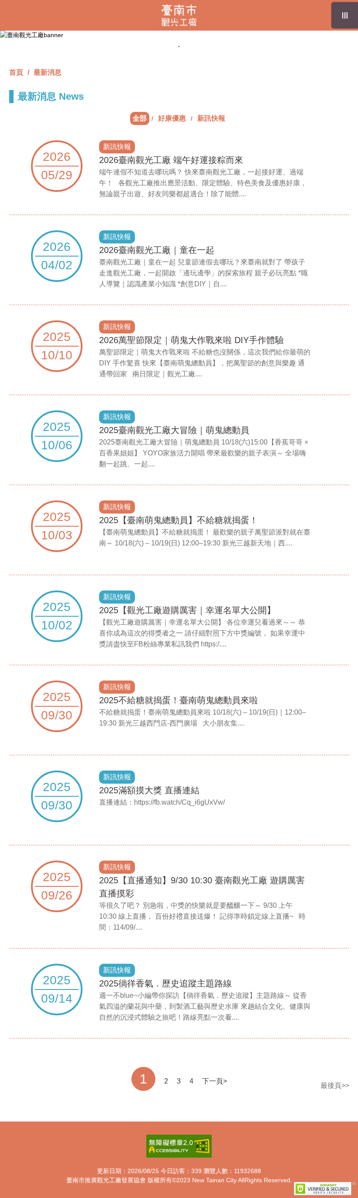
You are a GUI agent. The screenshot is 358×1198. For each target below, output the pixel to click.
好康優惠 (172, 118)
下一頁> (214, 1081)
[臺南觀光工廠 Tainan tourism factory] (179, 15)
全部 (140, 118)
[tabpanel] (179, 35)
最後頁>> (334, 1085)
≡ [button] (344, 15)
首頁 (16, 72)
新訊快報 (211, 118)
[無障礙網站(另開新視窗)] (179, 1146)
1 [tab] (179, 46)
